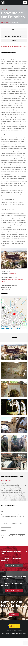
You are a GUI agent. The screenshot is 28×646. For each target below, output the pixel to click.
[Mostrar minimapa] (25, 324)
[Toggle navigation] (25, 2)
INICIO (5, 629)
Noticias (14, 40)
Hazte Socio (14, 614)
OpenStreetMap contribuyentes (11, 328)
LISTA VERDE (15, 629)
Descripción (14, 29)
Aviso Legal (22, 633)
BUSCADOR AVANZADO (11, 630)
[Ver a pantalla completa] (3, 305)
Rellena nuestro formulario (14, 565)
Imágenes (14, 33)
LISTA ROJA (9, 629)
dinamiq (14, 635)
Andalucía (14, 273)
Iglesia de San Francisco (6, 527)
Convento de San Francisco (7, 523)
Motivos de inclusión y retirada (14, 36)
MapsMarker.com (6, 326)
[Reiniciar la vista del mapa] (3, 307)
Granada (10, 273)
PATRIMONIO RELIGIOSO (11, 279)
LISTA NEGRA (22, 629)
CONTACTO (20, 630)
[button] (14, 314)
